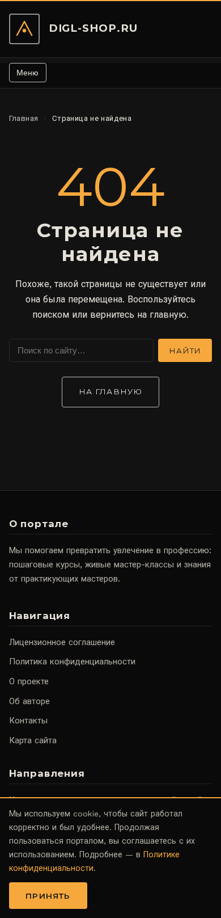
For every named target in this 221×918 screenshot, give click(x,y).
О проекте (29, 681)
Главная (24, 118)
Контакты (28, 720)
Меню (27, 72)
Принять (48, 895)
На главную (110, 391)
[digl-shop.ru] (24, 29)
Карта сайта (33, 740)
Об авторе (29, 701)
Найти (185, 350)
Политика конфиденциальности (72, 661)
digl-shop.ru (93, 28)
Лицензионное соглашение (62, 642)
